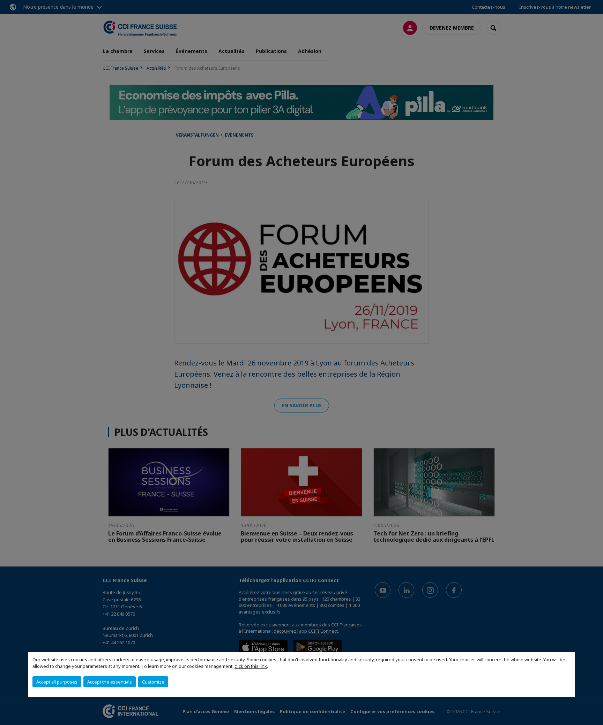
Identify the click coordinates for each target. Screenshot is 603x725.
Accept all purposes (56, 682)
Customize (153, 682)
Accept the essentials (109, 682)
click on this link (250, 666)
